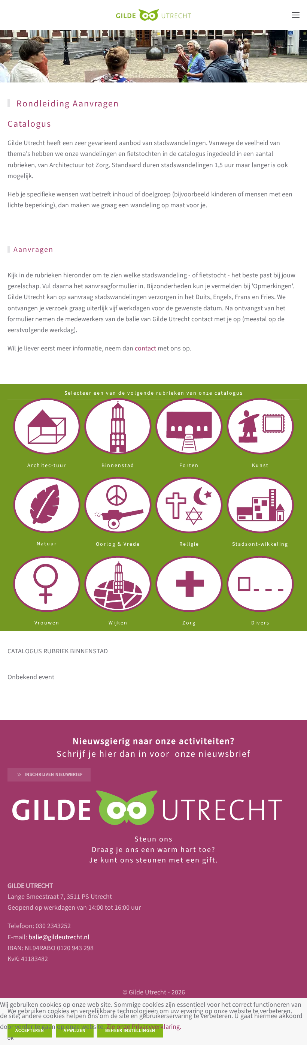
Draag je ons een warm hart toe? (154, 849)
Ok (10, 1038)
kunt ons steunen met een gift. (158, 860)
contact (145, 348)
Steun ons (153, 839)
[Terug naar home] (153, 15)
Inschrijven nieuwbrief (54, 774)
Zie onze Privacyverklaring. (143, 1027)
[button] (296, 15)
